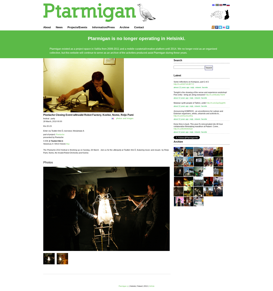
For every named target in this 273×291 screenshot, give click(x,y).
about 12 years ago (181, 98)
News (59, 27)
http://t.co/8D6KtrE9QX (183, 129)
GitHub (151, 286)
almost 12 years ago (181, 87)
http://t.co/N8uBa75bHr (215, 95)
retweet (198, 87)
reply (192, 87)
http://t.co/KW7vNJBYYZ (184, 84)
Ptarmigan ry (123, 286)
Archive (124, 27)
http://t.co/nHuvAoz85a (183, 116)
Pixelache (60, 134)
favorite (205, 87)
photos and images (124, 118)
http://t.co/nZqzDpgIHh (216, 103)
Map (68, 144)
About (47, 27)
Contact (139, 27)
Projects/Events (77, 27)
